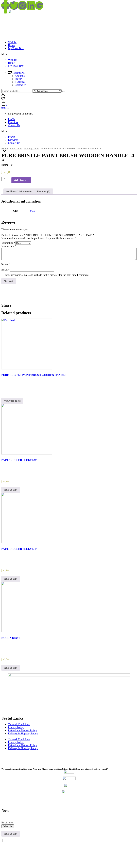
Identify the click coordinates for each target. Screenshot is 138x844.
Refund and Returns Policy (22, 730)
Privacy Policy (16, 727)
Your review (8, 246)
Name (5, 264)
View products (12, 400)
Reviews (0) (43, 191)
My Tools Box (16, 48)
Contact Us (14, 125)
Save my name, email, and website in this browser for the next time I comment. (47, 275)
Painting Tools (31, 148)
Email (5, 269)
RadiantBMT (19, 72)
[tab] (19, 192)
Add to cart (21, 180)
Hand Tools (16, 148)
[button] (69, 54)
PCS (32, 210)
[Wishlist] (3, 99)
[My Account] (3, 95)
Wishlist (12, 42)
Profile (18, 78)
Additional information (19, 191)
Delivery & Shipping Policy (23, 733)
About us (20, 75)
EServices (20, 81)
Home (11, 45)
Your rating (8, 242)
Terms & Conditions (19, 724)
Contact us (20, 84)
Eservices (13, 122)
